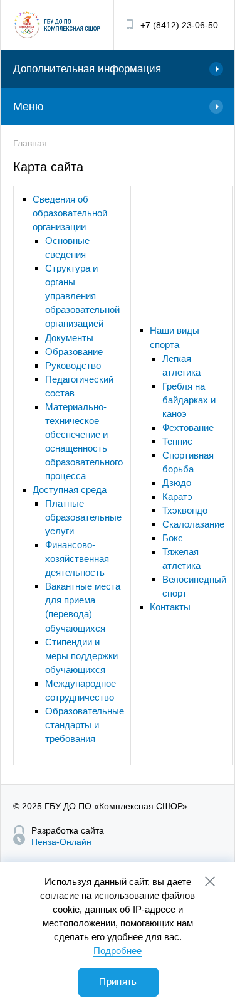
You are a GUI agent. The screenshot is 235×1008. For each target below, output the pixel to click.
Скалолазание (193, 524)
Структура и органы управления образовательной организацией (82, 296)
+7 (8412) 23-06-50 (179, 25)
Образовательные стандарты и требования (84, 725)
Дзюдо (176, 482)
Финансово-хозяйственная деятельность (77, 558)
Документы (69, 337)
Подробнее (117, 950)
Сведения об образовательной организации (70, 213)
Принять (118, 981)
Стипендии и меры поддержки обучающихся (81, 656)
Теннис (177, 441)
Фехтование (188, 427)
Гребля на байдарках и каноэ (189, 400)
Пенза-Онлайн (61, 842)
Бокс (172, 538)
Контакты (170, 607)
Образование (74, 351)
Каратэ (177, 496)
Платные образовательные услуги (83, 517)
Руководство (73, 365)
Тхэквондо (184, 510)
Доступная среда (70, 489)
